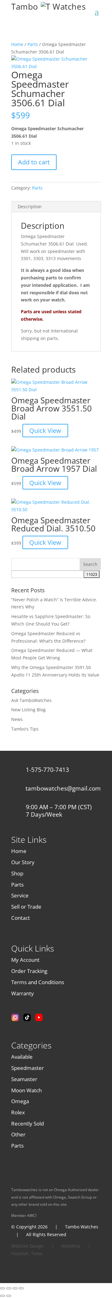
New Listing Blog (28, 710)
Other (18, 1134)
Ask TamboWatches (31, 700)
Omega (20, 1101)
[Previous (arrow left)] (2, 1296)
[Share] (14, 1288)
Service (20, 895)
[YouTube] (39, 1017)
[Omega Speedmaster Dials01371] (56, 66)
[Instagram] (15, 1017)
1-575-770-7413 (47, 770)
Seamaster (24, 1079)
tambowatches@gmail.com (63, 788)
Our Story (23, 862)
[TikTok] (27, 1017)
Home (17, 44)
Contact (20, 917)
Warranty (22, 993)
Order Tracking (29, 971)
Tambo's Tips (25, 729)
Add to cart (34, 162)
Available (22, 1056)
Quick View (45, 430)
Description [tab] (30, 206)
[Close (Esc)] (21, 1288)
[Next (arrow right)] (8, 1296)
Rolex (18, 1112)
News (17, 719)
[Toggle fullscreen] (8, 1288)
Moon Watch (26, 1090)
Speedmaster (27, 1067)
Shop (17, 873)
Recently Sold (27, 1123)
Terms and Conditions (37, 982)
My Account (25, 959)
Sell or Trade (26, 906)
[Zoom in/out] (2, 1288)
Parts (32, 44)
